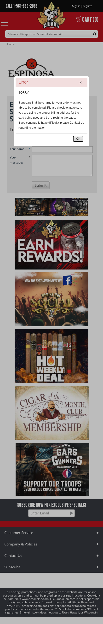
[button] (80, 82)
